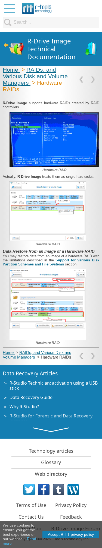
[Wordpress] (73, 489)
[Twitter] (29, 489)
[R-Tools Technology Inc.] (37, 8)
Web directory (51, 474)
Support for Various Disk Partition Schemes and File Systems (51, 262)
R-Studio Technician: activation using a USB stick (54, 385)
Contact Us (31, 517)
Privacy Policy (70, 505)
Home (11, 69)
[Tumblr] (58, 489)
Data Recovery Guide (31, 397)
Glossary (51, 462)
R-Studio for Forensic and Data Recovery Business (51, 418)
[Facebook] (44, 489)
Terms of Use (31, 505)
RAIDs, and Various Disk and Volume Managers (35, 76)
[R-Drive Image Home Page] (13, 49)
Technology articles (51, 451)
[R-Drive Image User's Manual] (91, 49)
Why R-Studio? (24, 407)
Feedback (71, 517)
